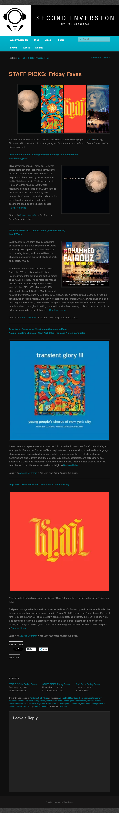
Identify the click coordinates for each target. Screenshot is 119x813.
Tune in (89, 139)
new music (31, 703)
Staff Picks (43, 697)
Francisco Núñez (25, 700)
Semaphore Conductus (70, 703)
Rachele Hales (70, 465)
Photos (60, 39)
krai (88, 700)
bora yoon (83, 697)
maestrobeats (43, 57)
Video (48, 39)
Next (107, 57)
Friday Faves (39, 700)
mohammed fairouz (17, 703)
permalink (63, 706)
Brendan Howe (18, 628)
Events (13, 47)
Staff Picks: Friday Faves (88, 684)
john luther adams (78, 700)
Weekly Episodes (19, 39)
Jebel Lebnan (63, 700)
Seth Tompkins (18, 207)
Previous (96, 57)
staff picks (85, 703)
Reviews (33, 697)
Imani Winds (51, 700)
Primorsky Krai (52, 703)
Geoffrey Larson (57, 310)
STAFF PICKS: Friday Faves (23, 684)
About (26, 47)
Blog (36, 39)
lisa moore (96, 700)
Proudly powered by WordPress (59, 802)
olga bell (41, 703)
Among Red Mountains (68, 697)
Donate (39, 47)
